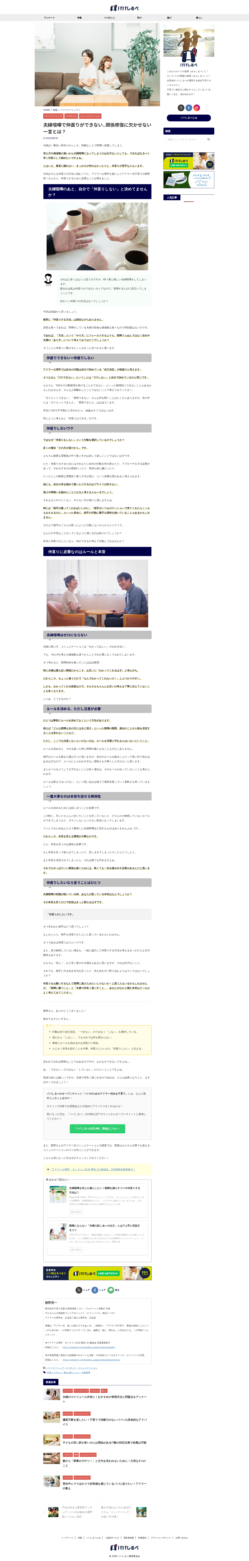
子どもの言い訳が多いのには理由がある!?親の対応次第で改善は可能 (104, 1442)
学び (139, 17)
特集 (79, 17)
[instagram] (196, 107)
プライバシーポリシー (161, 1537)
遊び (169, 17)
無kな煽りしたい (72, 1372)
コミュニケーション (88, 1368)
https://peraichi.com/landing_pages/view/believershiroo (91, 1360)
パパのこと (109, 17)
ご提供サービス (112, 1537)
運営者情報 (129, 1537)
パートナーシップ (55, 1368)
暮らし (199, 17)
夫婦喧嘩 (85, 1372)
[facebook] (188, 107)
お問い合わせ (181, 1537)
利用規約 (142, 1537)
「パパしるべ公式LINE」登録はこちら (95, 1128)
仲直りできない (54, 1372)
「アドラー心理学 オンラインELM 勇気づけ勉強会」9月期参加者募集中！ (92, 1169)
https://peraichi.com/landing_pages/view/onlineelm (89, 1347)
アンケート (49, 17)
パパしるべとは (189, 117)
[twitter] (181, 107)
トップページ (67, 1537)
